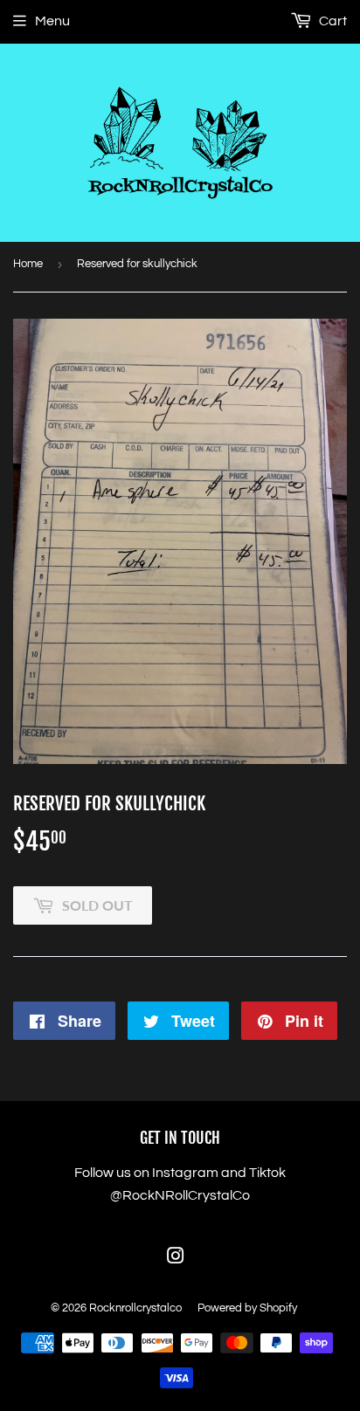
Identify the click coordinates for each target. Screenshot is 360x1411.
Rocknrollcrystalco (135, 1308)
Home (28, 264)
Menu (52, 21)
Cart (331, 21)
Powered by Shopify (247, 1308)
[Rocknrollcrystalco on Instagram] (175, 1258)
